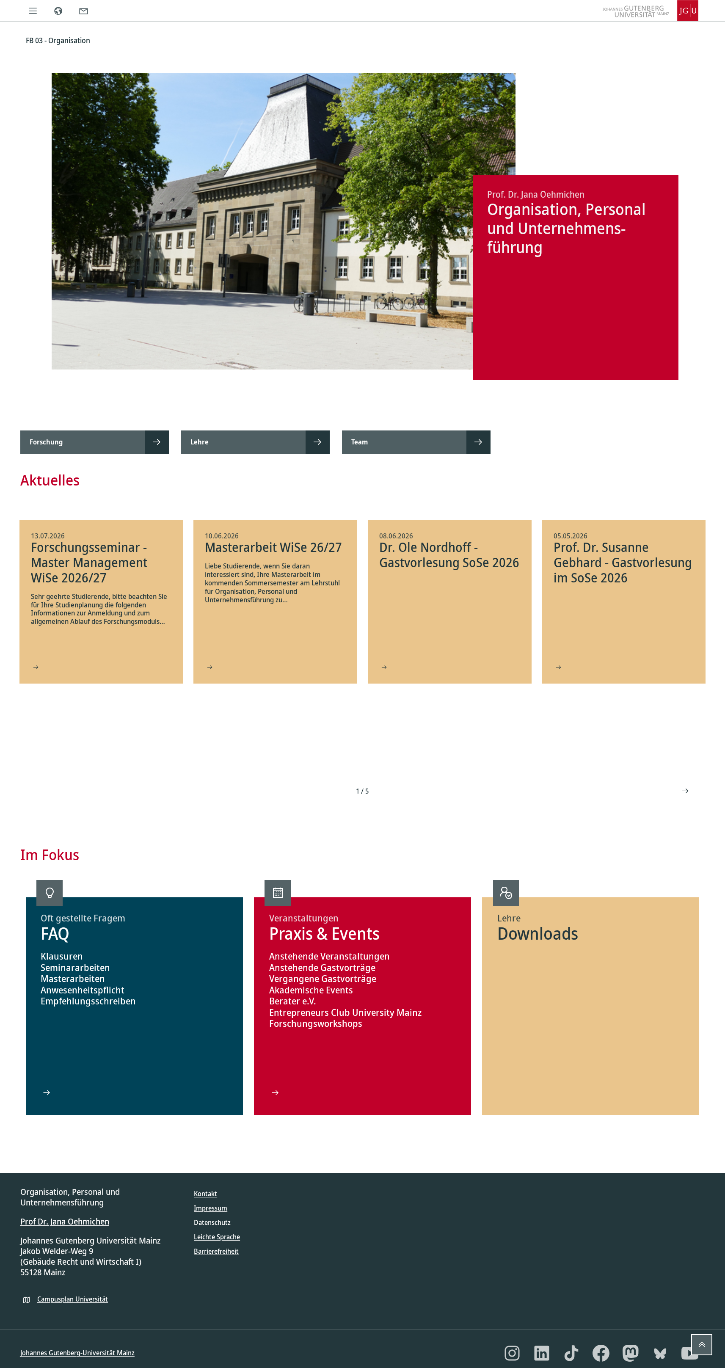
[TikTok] (571, 1353)
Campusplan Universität (72, 1299)
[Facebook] (601, 1353)
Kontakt (205, 1193)
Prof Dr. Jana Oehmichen (64, 1221)
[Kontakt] (83, 10)
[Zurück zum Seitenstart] (701, 1344)
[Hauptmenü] (33, 10)
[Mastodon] (630, 1353)
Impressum (210, 1208)
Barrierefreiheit (216, 1251)
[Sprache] (58, 10)
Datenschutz (212, 1222)
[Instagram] (512, 1353)
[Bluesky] (660, 1353)
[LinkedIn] (541, 1353)
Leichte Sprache (217, 1236)
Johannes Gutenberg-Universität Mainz (77, 1352)
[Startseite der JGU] (650, 10)
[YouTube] (689, 1353)
